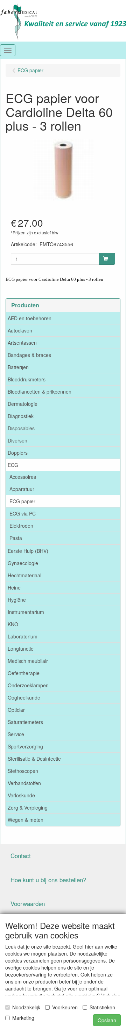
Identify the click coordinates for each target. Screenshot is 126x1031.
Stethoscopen (23, 770)
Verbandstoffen (24, 783)
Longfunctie (21, 648)
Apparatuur (21, 488)
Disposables (21, 428)
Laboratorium (22, 636)
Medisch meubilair (28, 660)
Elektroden (21, 525)
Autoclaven (20, 330)
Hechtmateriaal (24, 575)
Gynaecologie (23, 563)
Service (16, 734)
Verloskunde (21, 795)
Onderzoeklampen (28, 685)
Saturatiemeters (25, 721)
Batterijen (18, 367)
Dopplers (18, 452)
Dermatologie (22, 403)
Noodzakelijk (26, 1007)
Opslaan (107, 1020)
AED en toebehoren (29, 318)
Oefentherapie (24, 673)
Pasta (15, 537)
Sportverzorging (25, 746)
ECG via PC (22, 513)
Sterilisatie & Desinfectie (34, 758)
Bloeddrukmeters (27, 379)
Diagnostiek (21, 415)
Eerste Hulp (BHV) (28, 550)
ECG (13, 464)
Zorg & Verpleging (28, 807)
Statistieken (102, 1007)
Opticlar (16, 709)
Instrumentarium (26, 611)
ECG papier (22, 501)
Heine (14, 587)
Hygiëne (17, 599)
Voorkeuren (65, 1007)
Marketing (23, 1017)
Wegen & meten (25, 819)
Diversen (17, 440)
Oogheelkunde (24, 697)
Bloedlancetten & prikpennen (39, 391)
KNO (13, 624)
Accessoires (22, 476)
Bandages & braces (29, 354)
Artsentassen (22, 342)
